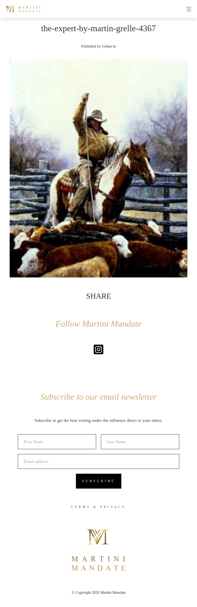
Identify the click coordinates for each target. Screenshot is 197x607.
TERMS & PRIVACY (98, 507)
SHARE (98, 296)
